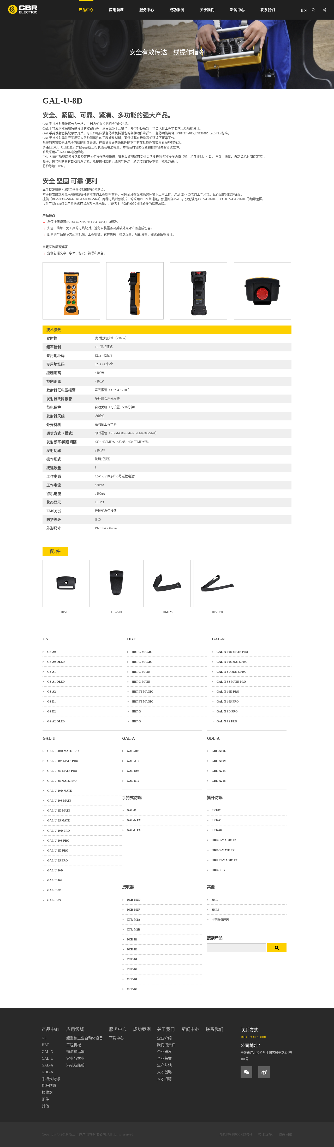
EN (304, 10)
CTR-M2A (131, 919)
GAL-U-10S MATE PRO (60, 760)
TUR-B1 (129, 959)
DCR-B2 (130, 949)
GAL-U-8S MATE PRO (60, 780)
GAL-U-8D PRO (55, 850)
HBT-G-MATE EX (221, 850)
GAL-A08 (130, 750)
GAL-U (47, 1058)
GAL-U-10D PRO (56, 830)
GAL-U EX (131, 830)
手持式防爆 (51, 1079)
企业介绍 (164, 1038)
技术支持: (265, 1134)
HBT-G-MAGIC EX (222, 840)
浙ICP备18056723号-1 (235, 1134)
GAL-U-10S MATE (57, 800)
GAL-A (47, 1065)
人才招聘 (164, 1079)
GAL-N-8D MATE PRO (229, 671)
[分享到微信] (246, 1072)
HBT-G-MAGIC (139, 651)
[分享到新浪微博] (264, 1072)
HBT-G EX (216, 870)
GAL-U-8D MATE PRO (60, 770)
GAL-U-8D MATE (56, 810)
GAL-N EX (131, 820)
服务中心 (146, 10)
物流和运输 (75, 1052)
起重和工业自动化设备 (84, 1038)
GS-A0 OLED (54, 661)
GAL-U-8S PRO (55, 860)
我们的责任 (166, 1045)
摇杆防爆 (49, 1086)
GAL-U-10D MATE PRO (61, 750)
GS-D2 (49, 711)
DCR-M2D (131, 899)
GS (44, 1038)
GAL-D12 (130, 780)
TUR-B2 (129, 969)
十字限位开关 (218, 919)
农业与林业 (75, 1058)
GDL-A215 (216, 770)
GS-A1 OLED (54, 681)
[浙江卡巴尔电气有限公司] (23, 9)
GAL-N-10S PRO (225, 701)
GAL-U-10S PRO (56, 840)
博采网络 (285, 1134)
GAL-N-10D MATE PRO (230, 651)
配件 (45, 1099)
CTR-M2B (131, 929)
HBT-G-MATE (138, 671)
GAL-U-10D (53, 870)
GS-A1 (49, 671)
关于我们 (207, 10)
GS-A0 (49, 651)
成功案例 (177, 10)
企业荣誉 (164, 1058)
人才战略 (164, 1072)
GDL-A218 (216, 780)
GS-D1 (49, 701)
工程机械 (73, 1045)
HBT (45, 1045)
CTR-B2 (129, 989)
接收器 (47, 1092)
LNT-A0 (214, 830)
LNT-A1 (214, 820)
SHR (212, 899)
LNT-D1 (214, 810)
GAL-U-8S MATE (56, 820)
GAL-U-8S (52, 900)
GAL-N (47, 1052)
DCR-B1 (130, 939)
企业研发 (164, 1052)
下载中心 (116, 1038)
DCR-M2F (131, 909)
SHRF (213, 909)
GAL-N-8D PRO (225, 711)
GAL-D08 (130, 770)
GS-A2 (49, 691)
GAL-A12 (130, 760)
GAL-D (129, 810)
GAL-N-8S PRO (224, 721)
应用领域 (116, 10)
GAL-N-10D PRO (225, 691)
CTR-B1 (129, 979)
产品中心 (86, 10)
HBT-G (134, 711)
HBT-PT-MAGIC (140, 691)
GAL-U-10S (52, 880)
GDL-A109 (216, 760)
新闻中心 (237, 10)
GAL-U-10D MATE (57, 790)
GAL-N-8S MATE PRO (229, 681)
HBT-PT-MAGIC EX (222, 860)
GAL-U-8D (52, 890)
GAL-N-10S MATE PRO (230, 661)
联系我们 (267, 10)
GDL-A (47, 1072)
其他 (45, 1106)
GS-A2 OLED (54, 721)
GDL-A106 (216, 750)
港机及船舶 (75, 1065)
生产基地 (164, 1065)
